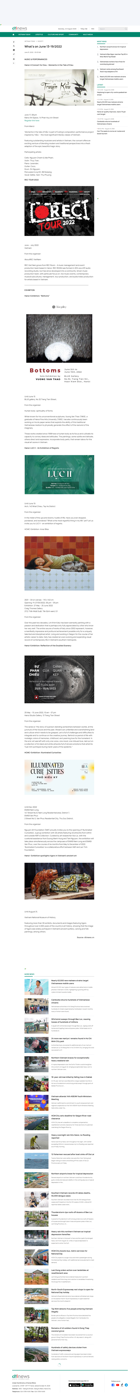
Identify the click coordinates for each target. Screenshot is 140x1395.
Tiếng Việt (83, 29)
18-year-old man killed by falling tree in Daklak (71, 1077)
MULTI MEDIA (88, 34)
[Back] (13, 63)
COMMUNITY (73, 34)
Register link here (31, 120)
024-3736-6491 (25, 1391)
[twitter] (13, 46)
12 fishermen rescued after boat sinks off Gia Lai (72, 1154)
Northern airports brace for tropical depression (72, 1173)
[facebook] (13, 42)
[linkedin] (13, 50)
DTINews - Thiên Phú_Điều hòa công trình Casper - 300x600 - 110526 (112, 140)
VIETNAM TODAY (24, 34)
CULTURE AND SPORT (56, 34)
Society (40, 41)
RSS (92, 29)
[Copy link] (13, 54)
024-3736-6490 (39, 1391)
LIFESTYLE (39, 34)
